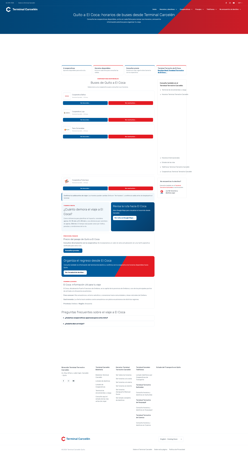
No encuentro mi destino (229, 9)
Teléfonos (210, 9)
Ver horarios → (85, 103)
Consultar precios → (73, 250)
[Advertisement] (124, 49)
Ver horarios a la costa (124, 379)
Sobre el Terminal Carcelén (142, 449)
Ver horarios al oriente (124, 386)
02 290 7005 (10, 3)
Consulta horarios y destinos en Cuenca (143, 424)
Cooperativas (185, 9)
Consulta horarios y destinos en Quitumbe (144, 394)
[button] (240, 3)
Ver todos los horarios (123, 375)
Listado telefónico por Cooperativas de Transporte (144, 377)
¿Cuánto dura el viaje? (74, 324)
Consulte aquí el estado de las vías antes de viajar (102, 399)
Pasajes (198, 9)
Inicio (155, 9)
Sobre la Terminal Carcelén (26, 3)
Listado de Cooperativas (100, 386)
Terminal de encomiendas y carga (103, 392)
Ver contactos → (130, 103)
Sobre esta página (160, 449)
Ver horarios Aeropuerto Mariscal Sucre (123, 392)
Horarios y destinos (167, 9)
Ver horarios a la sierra (124, 382)
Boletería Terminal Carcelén (102, 376)
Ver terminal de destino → (75, 272)
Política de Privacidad (177, 449)
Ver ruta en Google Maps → (125, 218)
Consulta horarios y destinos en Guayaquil (144, 409)
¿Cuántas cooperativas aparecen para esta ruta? (86, 318)
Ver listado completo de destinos (123, 399)
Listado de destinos (103, 381)
